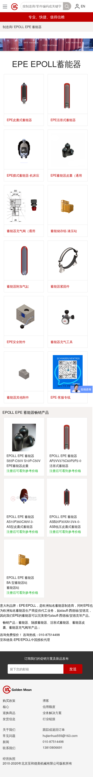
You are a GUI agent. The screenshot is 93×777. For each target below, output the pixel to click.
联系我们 (9, 748)
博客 (46, 700)
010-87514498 (53, 741)
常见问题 (9, 735)
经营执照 (9, 758)
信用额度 (49, 706)
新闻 (6, 741)
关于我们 (9, 729)
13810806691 (53, 747)
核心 (6, 706)
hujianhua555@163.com (60, 735)
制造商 (7, 26)
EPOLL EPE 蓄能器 (28, 26)
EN (83, 6)
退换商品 (9, 712)
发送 (73, 668)
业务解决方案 (52, 712)
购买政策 (9, 700)
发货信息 (9, 719)
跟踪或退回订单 (54, 729)
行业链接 (49, 719)
